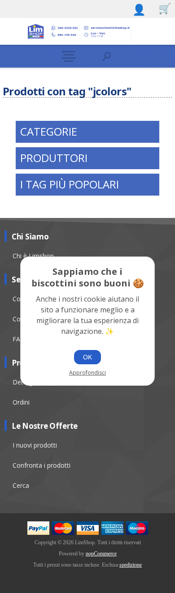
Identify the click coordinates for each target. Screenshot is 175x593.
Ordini (21, 402)
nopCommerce (101, 553)
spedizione (130, 565)
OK (87, 357)
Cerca (21, 485)
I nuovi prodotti (35, 445)
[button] (68, 56)
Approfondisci (87, 372)
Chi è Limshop (33, 256)
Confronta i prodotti (41, 465)
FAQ (19, 339)
